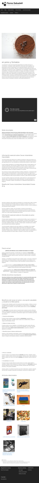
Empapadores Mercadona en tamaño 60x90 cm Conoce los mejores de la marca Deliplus (9, 390)
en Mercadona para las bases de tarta (23, 436)
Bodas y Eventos (11, 9)
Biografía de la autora (4, 12)
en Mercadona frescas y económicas (9, 436)
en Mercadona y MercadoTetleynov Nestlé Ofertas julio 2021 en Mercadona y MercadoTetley (8, 453)
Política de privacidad (23, 471)
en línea (23, 405)
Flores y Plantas (18, 9)
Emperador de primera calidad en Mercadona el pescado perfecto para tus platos (23, 390)
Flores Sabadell (15, 3)
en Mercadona (9, 421)
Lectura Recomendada (26, 9)
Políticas (16, 12)
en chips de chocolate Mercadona (9, 405)
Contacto (11, 12)
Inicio (2, 9)
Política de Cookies (22, 473)
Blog (5, 9)
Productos (4, 459)
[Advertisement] (19, 25)
